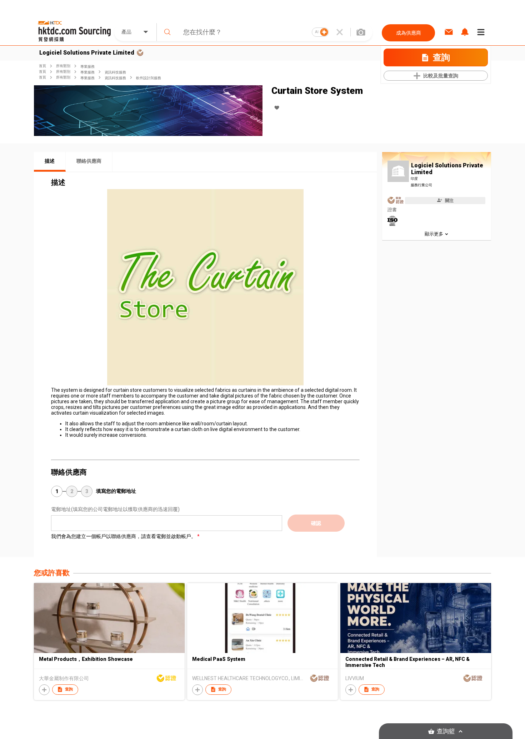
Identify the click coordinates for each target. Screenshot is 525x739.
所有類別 (63, 66)
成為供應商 (408, 33)
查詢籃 (446, 731)
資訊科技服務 (115, 72)
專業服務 (87, 67)
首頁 (42, 66)
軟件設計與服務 (148, 78)
